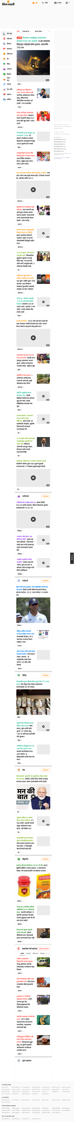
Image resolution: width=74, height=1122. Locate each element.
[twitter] (43, 84)
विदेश (19, 84)
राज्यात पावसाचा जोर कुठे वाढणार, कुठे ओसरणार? (36, 1112)
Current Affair (65, 1089)
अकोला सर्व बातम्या (44, 949)
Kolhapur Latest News (66, 1100)
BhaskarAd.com (59, 151)
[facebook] (39, 84)
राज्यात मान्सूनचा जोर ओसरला (56, 1110)
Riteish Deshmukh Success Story (36, 1089)
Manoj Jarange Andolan (6, 1089)
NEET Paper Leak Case (56, 1087)
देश (18, 270)
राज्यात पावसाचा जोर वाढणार (56, 1112)
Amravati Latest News (6, 1102)
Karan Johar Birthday (6, 1093)
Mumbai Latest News (26, 1100)
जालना (19, 167)
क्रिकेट (19, 625)
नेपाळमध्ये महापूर (45, 1108)
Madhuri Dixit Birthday (26, 1093)
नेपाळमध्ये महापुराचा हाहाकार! (16, 1108)
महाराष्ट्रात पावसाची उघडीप (26, 1110)
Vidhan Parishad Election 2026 (36, 1087)
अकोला (22, 953)
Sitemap (66, 124)
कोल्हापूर (42, 953)
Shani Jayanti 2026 (26, 1089)
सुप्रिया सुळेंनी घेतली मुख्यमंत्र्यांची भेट (56, 1108)
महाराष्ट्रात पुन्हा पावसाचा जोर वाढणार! (36, 1110)
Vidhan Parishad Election (66, 1087)
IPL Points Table (36, 1091)
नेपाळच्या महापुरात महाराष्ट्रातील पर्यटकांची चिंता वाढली (66, 1108)
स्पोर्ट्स (19, 646)
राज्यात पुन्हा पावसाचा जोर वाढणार (46, 1110)
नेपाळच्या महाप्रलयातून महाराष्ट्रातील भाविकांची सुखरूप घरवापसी (6, 1108)
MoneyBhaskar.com (60, 149)
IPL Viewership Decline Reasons (26, 1087)
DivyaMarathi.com (59, 146)
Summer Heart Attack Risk (16, 1091)
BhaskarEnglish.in (59, 144)
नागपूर (19, 107)
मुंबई (19, 370)
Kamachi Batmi (56, 1089)
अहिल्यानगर (35, 953)
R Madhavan (55, 1091)
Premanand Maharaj (66, 1091)
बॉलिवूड (19, 531)
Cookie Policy (57, 134)
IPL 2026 (44, 1091)
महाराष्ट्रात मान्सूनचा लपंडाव (46, 1112)
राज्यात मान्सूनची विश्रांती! (66, 1110)
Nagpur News (45, 1100)
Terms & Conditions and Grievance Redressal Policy (62, 127)
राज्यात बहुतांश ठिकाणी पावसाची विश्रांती (36, 1108)
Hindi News (35, 1093)
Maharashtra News (6, 1100)
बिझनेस (19, 901)
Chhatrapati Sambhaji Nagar (16, 1100)
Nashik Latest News (56, 1100)
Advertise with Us (58, 124)
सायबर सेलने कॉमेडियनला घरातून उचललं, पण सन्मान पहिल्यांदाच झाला (6, 1110)
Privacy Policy (65, 134)
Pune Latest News (36, 1100)
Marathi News (25, 1091)
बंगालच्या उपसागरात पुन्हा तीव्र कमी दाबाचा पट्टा (26, 1112)
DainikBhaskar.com (60, 139)
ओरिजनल (19, 201)
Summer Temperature (16, 1089)
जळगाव (19, 224)
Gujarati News (45, 1093)
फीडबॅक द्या (72, 557)
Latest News (15, 1093)
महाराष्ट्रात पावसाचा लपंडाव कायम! (26, 1108)
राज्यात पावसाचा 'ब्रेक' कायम (6, 1112)
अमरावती (28, 953)
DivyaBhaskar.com (59, 141)
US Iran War (5, 1087)
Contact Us (57, 132)
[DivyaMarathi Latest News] (8, 4)
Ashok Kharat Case (46, 1089)
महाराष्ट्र (20, 127)
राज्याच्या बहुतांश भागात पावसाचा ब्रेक (16, 1112)
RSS (62, 132)
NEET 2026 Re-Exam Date (6, 1091)
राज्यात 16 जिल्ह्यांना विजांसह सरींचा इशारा (16, 1110)
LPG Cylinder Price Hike (16, 1087)
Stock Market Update (46, 1087)
